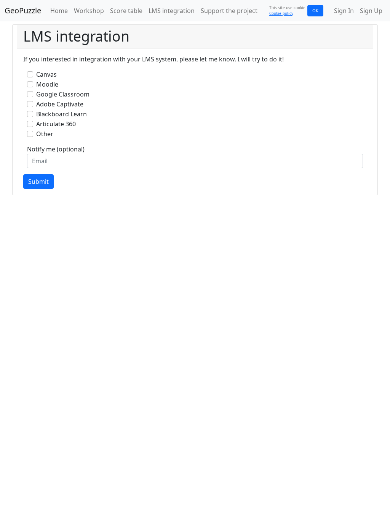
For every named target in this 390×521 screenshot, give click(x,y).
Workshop (89, 10)
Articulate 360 (56, 124)
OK (315, 10)
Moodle (47, 84)
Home (59, 10)
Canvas (46, 74)
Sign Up (371, 10)
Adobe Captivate (59, 104)
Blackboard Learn (61, 114)
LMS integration (172, 10)
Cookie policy (281, 13)
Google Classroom (63, 94)
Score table (126, 10)
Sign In (344, 10)
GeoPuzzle (23, 10)
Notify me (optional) (56, 149)
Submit (38, 181)
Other (44, 134)
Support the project (229, 10)
